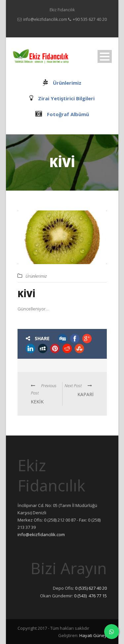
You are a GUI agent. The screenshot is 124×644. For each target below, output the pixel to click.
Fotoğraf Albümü (68, 114)
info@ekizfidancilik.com (45, 19)
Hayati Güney (93, 635)
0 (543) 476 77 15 (90, 596)
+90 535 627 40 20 (90, 19)
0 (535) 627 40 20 (91, 588)
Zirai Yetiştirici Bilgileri (66, 98)
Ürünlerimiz (67, 82)
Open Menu (105, 56)
